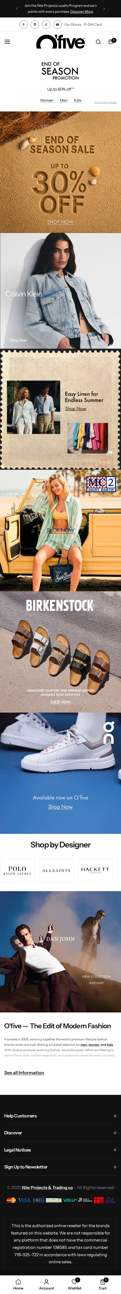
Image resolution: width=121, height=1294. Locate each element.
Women (46, 100)
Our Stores (72, 24)
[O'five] (60, 41)
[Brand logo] (17, 870)
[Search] (98, 42)
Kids (77, 100)
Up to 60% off (59, 89)
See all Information (24, 1072)
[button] (17, 9)
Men (64, 100)
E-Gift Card (93, 24)
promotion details (105, 102)
